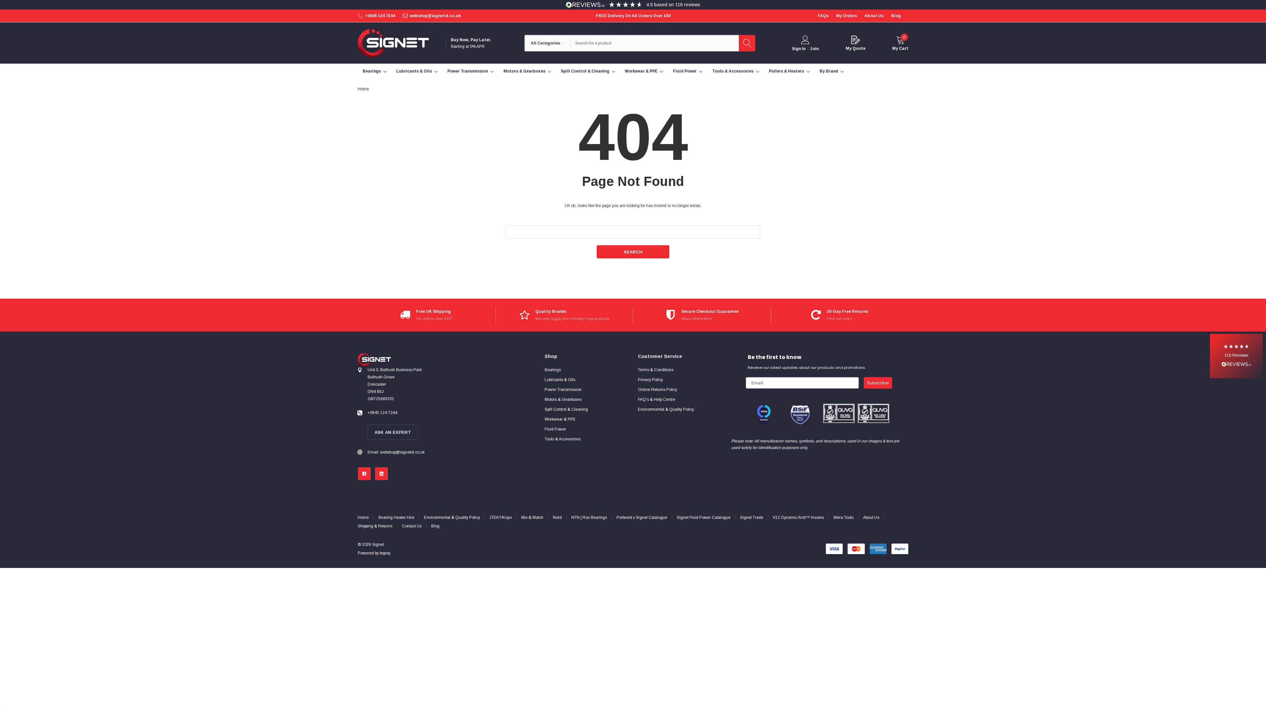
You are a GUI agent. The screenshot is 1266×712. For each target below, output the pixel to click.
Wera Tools (843, 517)
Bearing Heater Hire (396, 517)
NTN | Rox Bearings (589, 517)
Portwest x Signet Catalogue (642, 517)
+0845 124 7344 (380, 16)
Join (814, 49)
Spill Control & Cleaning (585, 71)
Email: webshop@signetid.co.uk (396, 452)
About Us (871, 517)
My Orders (846, 16)
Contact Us (412, 526)
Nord (557, 517)
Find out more (839, 318)
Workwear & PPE (641, 71)
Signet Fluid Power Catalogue (704, 517)
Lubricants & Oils (414, 71)
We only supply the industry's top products (572, 318)
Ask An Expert (393, 432)
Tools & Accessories (732, 71)
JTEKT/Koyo (501, 517)
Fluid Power (685, 71)
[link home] (393, 43)
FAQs (823, 16)
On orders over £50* (434, 318)
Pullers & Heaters (786, 71)
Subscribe (878, 383)
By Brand (829, 71)
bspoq (385, 553)
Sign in (798, 49)
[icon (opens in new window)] (364, 473)
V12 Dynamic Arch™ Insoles (798, 517)
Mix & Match (532, 517)
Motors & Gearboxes (524, 71)
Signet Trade (751, 517)
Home (363, 517)
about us (874, 16)
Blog (435, 526)
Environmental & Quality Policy (452, 517)
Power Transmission (467, 71)
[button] (1236, 356)
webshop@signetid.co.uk (435, 16)
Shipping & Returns (375, 526)
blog (896, 16)
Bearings (372, 71)
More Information (696, 318)
